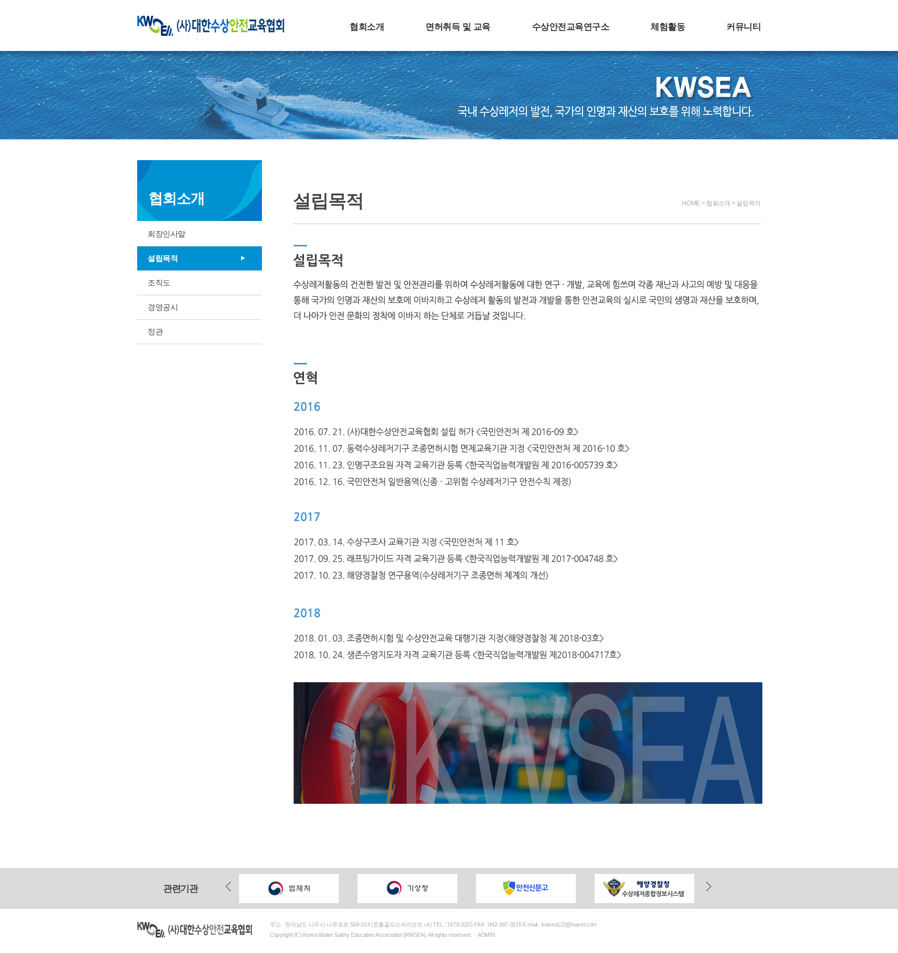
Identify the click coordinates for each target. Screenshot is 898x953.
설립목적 (163, 258)
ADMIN (486, 935)
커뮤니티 (744, 27)
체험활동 (668, 27)
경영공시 (163, 307)
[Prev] (228, 888)
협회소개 (367, 27)
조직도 (159, 282)
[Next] (708, 888)
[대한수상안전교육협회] (215, 20)
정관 (155, 331)
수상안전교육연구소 (570, 27)
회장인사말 (167, 233)
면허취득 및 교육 (458, 27)
